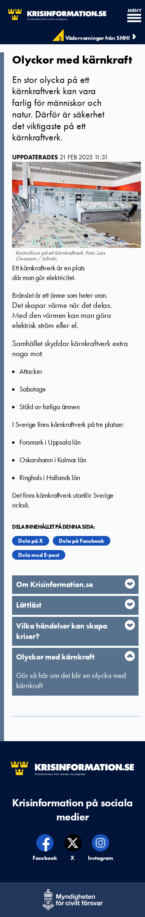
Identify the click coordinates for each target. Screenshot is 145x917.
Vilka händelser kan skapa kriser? (61, 631)
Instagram (101, 857)
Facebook (45, 857)
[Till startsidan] (53, 15)
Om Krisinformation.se (54, 584)
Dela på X (30, 540)
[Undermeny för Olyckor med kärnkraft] (130, 656)
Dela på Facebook (81, 540)
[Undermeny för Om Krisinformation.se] (130, 584)
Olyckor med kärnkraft (55, 657)
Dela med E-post (38, 554)
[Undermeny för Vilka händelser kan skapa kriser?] (130, 625)
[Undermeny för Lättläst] (130, 604)
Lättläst (28, 605)
